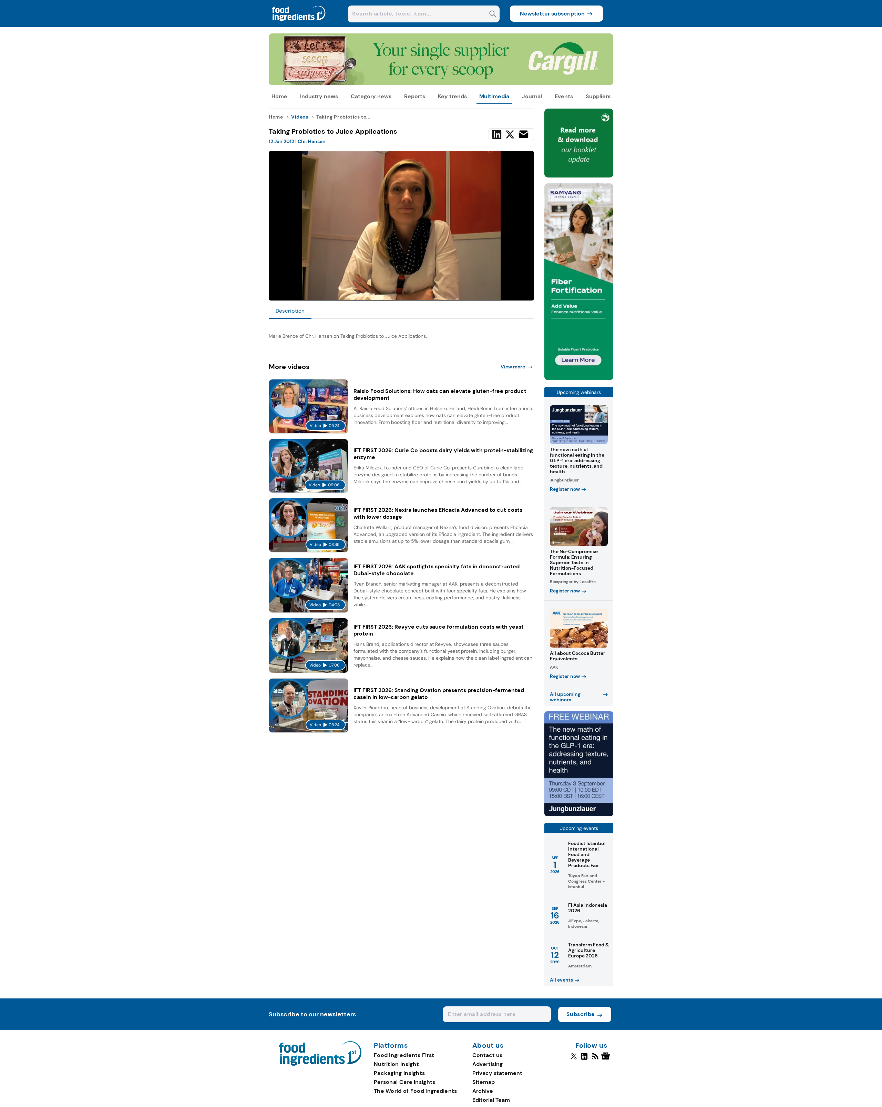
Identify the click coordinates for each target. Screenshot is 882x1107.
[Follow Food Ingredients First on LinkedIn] (584, 1059)
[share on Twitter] (509, 134)
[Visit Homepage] (299, 25)
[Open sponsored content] (441, 83)
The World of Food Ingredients (415, 1091)
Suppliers (598, 96)
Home (279, 96)
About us (488, 1045)
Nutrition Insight (396, 1064)
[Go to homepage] (320, 1063)
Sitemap (483, 1082)
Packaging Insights (399, 1073)
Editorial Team (491, 1100)
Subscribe (580, 1014)
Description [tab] (290, 310)
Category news (371, 96)
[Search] (492, 15)
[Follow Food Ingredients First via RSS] (595, 1059)
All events (561, 980)
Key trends (452, 96)
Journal (532, 96)
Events (564, 96)
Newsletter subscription (552, 13)
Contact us (487, 1055)
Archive (482, 1091)
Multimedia (494, 96)
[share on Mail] (523, 134)
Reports (414, 96)
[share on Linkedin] (497, 134)
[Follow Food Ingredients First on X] (573, 1059)
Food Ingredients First (404, 1055)
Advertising (487, 1064)
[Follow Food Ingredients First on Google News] (606, 1059)
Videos (299, 117)
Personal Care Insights (404, 1082)
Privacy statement (497, 1073)
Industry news (319, 96)
